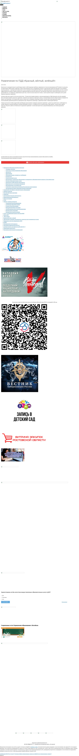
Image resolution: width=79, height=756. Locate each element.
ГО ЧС (4, 200)
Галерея (4, 12)
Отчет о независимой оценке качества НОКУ (13, 213)
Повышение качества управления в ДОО (12, 220)
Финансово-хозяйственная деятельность (15, 182)
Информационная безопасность (10, 197)
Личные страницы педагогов (10, 201)
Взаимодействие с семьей (9, 218)
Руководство (9, 176)
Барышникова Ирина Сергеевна (13, 207)
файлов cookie (34, 746)
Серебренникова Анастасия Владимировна (16, 209)
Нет (3, 599)
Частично (4, 597)
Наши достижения (7, 198)
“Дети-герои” (6, 216)
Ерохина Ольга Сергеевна (12, 210)
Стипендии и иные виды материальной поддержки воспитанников (21, 186)
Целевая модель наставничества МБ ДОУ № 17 (14, 226)
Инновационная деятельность (10, 223)
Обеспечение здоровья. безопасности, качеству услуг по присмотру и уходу (21, 219)
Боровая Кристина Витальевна (13, 212)
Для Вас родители (7, 191)
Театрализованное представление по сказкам (11, 158)
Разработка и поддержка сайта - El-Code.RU (45, 744)
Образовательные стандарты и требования (16, 175)
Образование (9, 173)
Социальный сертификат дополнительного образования (16, 189)
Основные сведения (10, 169)
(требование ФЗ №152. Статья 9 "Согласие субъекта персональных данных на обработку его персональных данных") (26, 753)
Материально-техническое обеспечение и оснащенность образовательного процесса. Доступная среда (30, 179)
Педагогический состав (11, 178)
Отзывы (4, 14)
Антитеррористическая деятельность (12, 195)
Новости (4, 8)
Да (3, 595)
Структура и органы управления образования (16, 170)
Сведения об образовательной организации (13, 167)
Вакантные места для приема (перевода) (15, 183)
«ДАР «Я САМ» (5, 11)
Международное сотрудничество (13, 185)
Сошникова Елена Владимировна (13, 203)
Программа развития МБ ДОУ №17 (11, 225)
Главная (4, 7)
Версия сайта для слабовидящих (36, 162)
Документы (8, 172)
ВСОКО (5, 222)
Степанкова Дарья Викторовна (13, 204)
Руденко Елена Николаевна (12, 206)
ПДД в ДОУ (6, 215)
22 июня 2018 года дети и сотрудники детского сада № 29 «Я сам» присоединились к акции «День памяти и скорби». (27, 156)
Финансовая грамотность (9, 228)
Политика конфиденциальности (39, 742)
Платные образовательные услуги (14, 181)
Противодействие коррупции (10, 192)
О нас (3, 9)
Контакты (5, 17)
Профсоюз (5, 194)
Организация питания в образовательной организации (18, 188)
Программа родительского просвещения (12, 229)
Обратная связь (6, 15)
